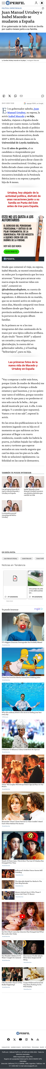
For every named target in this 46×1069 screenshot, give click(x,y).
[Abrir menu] (3, 3)
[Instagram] (26, 1039)
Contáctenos (26, 1047)
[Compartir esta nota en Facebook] (4, 96)
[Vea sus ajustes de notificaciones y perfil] (42, 3)
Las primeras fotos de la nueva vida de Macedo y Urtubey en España (23, 365)
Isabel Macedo (16, 116)
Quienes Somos (16, 1047)
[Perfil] (23, 1034)
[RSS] (32, 1039)
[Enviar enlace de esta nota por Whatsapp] (15, 96)
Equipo (42, 1047)
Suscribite (11, 252)
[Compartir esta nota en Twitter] (10, 96)
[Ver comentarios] (42, 9)
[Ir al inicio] (15, 3)
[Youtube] (20, 1039)
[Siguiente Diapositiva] (42, 584)
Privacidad (35, 1047)
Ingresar (36, 3)
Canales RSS (6, 1047)
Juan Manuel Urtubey (10, 558)
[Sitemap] (38, 1040)
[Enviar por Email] (21, 96)
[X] (14, 1039)
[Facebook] (8, 1039)
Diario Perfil (40, 558)
